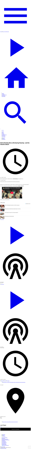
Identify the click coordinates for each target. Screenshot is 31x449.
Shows (3, 93)
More (1, 426)
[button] (15, 206)
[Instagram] (3, 139)
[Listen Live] (15, 235)
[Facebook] (3, 137)
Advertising (3, 95)
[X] (3, 138)
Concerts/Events (4, 94)
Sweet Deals (3, 96)
